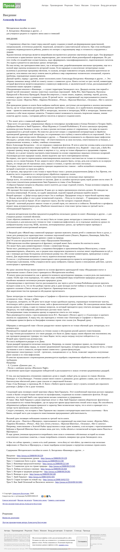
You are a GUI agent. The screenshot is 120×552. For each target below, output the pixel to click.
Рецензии (68, 5)
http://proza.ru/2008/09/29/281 (57, 471)
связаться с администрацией (27, 540)
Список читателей (9, 500)
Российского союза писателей (58, 548)
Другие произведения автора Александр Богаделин (22, 504)
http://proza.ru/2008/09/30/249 (43, 474)
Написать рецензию (10, 518)
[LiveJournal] (50, 496)
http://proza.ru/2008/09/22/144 (56, 463)
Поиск (77, 5)
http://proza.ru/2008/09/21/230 (51, 461)
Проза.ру (86, 531)
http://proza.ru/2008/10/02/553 (56, 479)
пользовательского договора (97, 534)
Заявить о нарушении (56, 500)
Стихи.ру (78, 531)
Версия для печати (25, 500)
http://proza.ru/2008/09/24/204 (54, 469)
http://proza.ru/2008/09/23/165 (62, 466)
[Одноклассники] (45, 496)
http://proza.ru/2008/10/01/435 (42, 477)
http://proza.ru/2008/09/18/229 (30, 455)
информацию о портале (11, 540)
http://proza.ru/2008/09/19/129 (54, 458)
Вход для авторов (108, 5)
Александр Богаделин (14, 19)
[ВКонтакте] (42, 496)
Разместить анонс (40, 500)
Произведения (56, 5)
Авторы (45, 5)
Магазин (85, 5)
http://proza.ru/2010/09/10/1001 (68, 482)
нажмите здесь (63, 545)
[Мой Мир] (47, 496)
